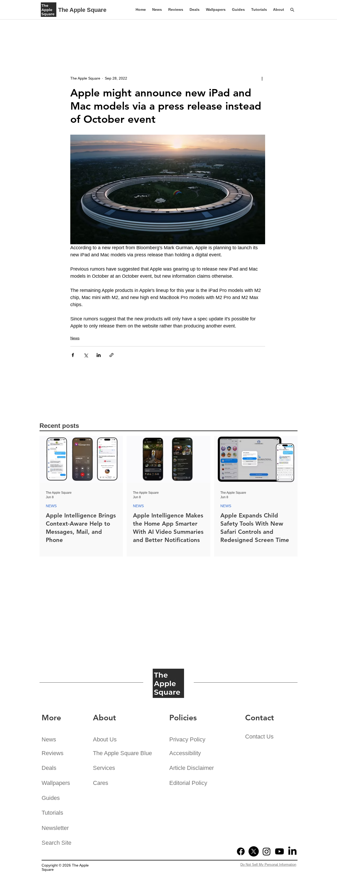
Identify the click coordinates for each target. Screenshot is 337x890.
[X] (254, 851)
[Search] (292, 9)
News (75, 338)
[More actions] (262, 78)
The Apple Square (82, 10)
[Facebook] (241, 851)
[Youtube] (279, 851)
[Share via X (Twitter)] (85, 355)
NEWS (51, 506)
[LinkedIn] (292, 851)
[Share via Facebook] (72, 355)
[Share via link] (111, 355)
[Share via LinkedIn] (98, 355)
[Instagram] (266, 851)
